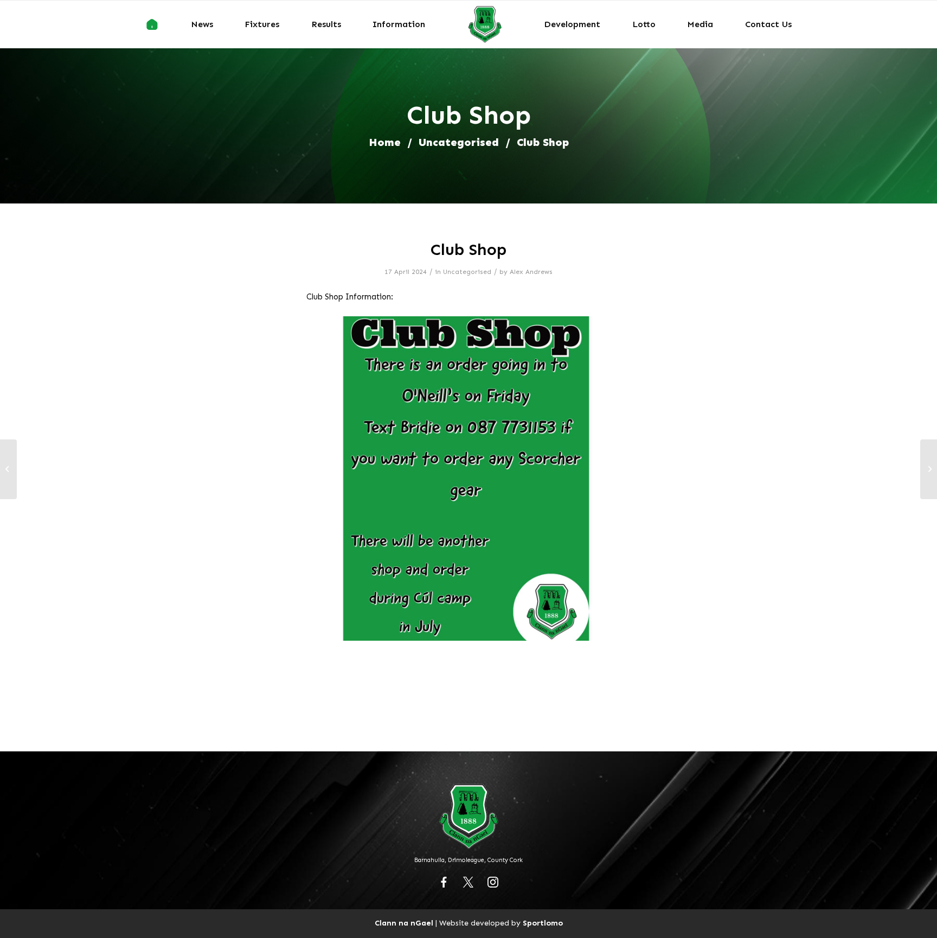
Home (385, 142)
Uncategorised (459, 142)
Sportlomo (543, 923)
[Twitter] (468, 882)
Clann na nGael (404, 923)
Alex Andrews (531, 272)
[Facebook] (444, 882)
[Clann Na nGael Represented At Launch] (928, 469)
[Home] (152, 24)
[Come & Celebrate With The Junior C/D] (8, 469)
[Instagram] (492, 882)
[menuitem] (152, 24)
